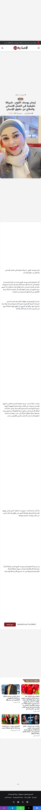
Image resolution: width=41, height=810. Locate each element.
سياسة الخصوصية (18, 797)
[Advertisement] (20, 20)
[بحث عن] (2, 48)
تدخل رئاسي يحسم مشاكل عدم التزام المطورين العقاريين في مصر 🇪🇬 (11, 698)
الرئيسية (22, 95)
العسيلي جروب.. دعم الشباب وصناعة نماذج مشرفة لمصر (11, 727)
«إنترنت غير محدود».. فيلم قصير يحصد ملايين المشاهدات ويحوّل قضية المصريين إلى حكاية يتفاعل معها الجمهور (31, 729)
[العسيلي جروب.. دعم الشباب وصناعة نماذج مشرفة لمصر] (11, 719)
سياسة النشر (8, 797)
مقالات (17, 95)
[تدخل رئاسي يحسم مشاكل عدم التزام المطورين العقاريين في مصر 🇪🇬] (11, 689)
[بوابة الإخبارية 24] (20, 48)
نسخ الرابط (10, 624)
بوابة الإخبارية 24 (12, 794)
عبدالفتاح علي (28, 113)
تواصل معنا (28, 797)
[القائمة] (39, 48)
